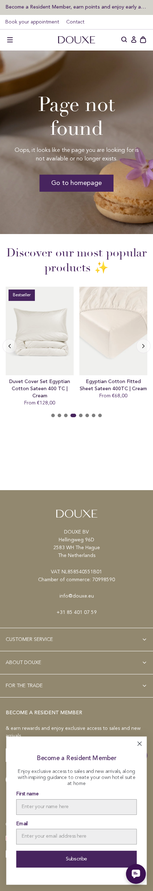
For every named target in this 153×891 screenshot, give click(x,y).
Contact (75, 22)
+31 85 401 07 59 (77, 612)
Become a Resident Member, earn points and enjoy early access (76, 7)
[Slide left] (143, 346)
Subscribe (77, 858)
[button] (10, 40)
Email (22, 823)
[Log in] (134, 40)
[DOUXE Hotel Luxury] (76, 40)
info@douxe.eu (76, 596)
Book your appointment (32, 22)
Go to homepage (76, 183)
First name (27, 794)
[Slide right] (9, 346)
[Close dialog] (139, 743)
